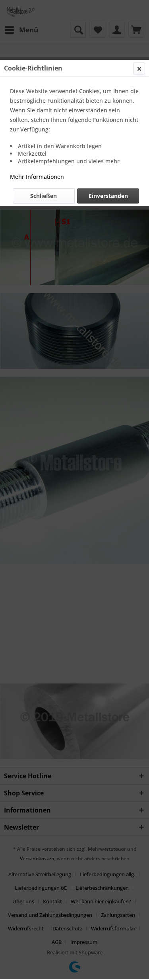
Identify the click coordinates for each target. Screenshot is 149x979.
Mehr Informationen (37, 176)
